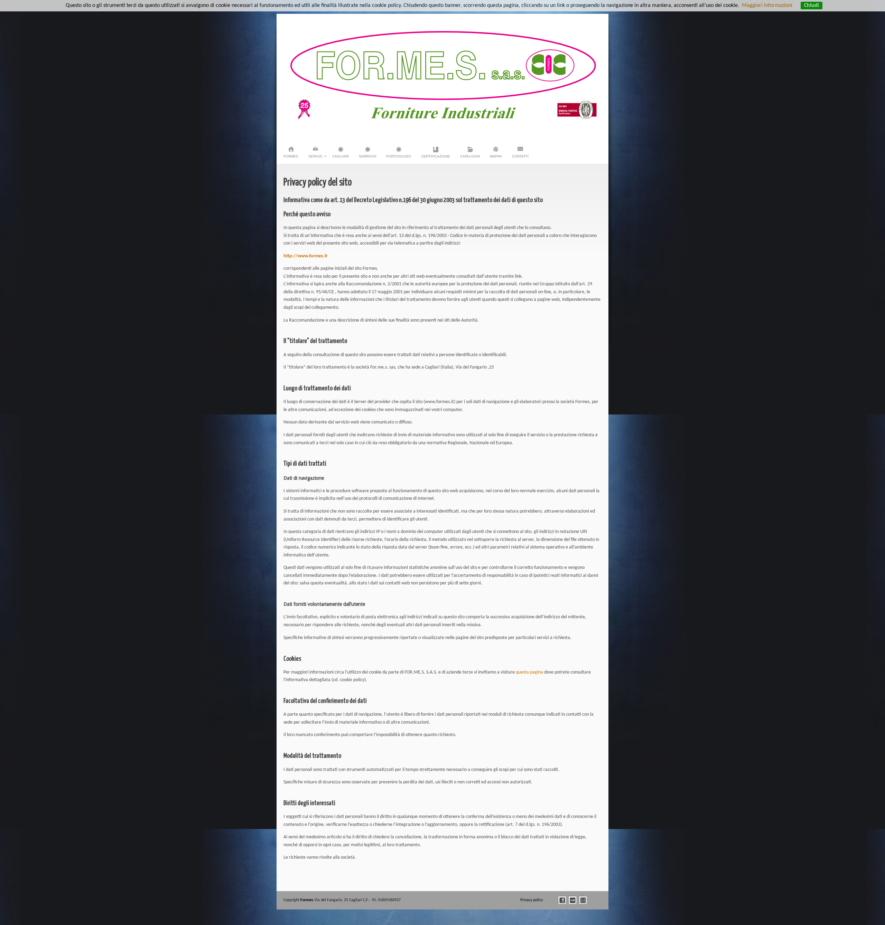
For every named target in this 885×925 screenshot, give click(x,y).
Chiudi (811, 5)
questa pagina (529, 672)
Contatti (520, 156)
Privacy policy (532, 900)
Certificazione (435, 156)
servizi (315, 158)
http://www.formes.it (305, 256)
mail (583, 900)
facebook (562, 900)
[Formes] (445, 118)
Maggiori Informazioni (767, 5)
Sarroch (367, 156)
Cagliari (340, 156)
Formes (290, 156)
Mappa (496, 156)
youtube (572, 900)
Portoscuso (398, 156)
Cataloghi (470, 156)
